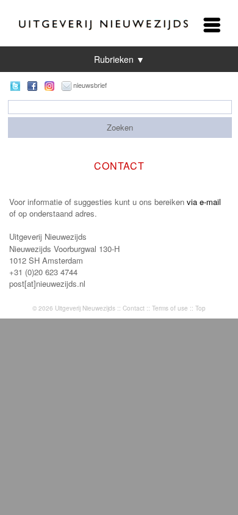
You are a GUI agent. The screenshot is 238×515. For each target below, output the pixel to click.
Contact (134, 308)
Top (200, 308)
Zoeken (120, 127)
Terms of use (170, 308)
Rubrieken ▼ (119, 59)
